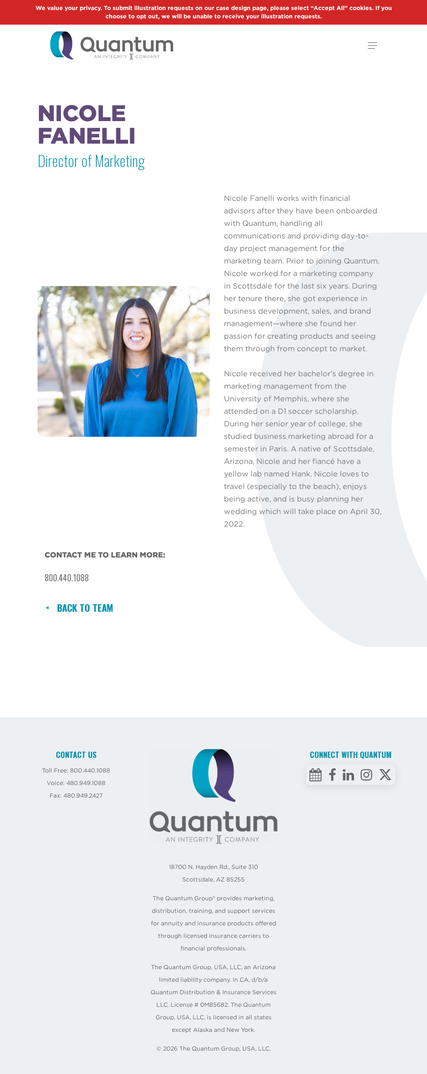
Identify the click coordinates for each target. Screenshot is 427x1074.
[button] (372, 45)
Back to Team (85, 607)
